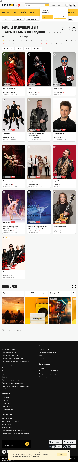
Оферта (4, 377)
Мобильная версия (8, 365)
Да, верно (47, 17)
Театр (16, 12)
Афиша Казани (6, 330)
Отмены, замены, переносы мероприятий (15, 433)
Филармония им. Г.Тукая (10, 94)
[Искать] (47, 5)
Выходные (36, 48)
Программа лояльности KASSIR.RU (13, 358)
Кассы (41, 355)
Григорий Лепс (7, 406)
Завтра (27, 48)
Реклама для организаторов (48, 374)
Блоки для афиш (44, 377)
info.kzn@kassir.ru (8, 460)
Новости (5, 374)
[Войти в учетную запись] (74, 5)
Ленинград (5, 403)
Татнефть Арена (58, 94)
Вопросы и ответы (8, 424)
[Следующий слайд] (74, 29)
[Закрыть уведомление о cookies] (68, 451)
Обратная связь (44, 349)
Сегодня (18, 48)
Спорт (24, 12)
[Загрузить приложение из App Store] (55, 442)
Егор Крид (5, 397)
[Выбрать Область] (70, 5)
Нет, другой (60, 17)
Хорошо (61, 455)
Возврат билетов (7, 427)
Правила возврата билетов (11, 380)
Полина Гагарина (7, 409)
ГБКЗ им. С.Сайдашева (9, 139)
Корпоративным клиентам (10, 421)
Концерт (6, 12)
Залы (4, 371)
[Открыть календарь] (62, 29)
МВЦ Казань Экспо (8, 277)
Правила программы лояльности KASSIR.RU (16, 362)
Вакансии (42, 358)
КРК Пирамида (32, 94)
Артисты (5, 368)
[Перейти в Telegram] (4, 452)
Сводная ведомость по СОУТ (48, 352)
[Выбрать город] (66, 5)
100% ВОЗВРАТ (7, 418)
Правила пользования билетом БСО (13, 430)
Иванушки (5, 400)
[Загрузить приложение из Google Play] (69, 442)
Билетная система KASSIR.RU (48, 371)
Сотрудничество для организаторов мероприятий (55, 368)
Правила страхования (9, 352)
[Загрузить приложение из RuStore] (69, 446)
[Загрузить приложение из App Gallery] (55, 446)
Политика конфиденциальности (12, 383)
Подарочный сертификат (10, 355)
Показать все (8, 48)
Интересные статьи (8, 349)
